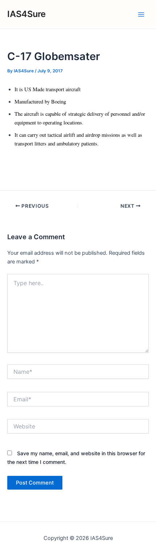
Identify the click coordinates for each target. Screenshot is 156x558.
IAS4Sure (26, 14)
